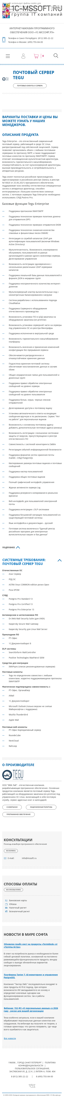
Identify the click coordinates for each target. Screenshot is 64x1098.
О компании (12, 807)
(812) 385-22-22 (45, 38)
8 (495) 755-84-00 (44, 1076)
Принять (56, 8)
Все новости (10, 1038)
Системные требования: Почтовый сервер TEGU (24, 562)
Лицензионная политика (41, 807)
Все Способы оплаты (13, 890)
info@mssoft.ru (29, 858)
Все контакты (10, 851)
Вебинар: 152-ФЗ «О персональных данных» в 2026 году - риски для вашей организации (31, 1009)
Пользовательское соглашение (32, 1068)
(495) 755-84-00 (35, 42)
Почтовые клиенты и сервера (30, 86)
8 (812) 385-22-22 (19, 1076)
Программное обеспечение (19, 814)
